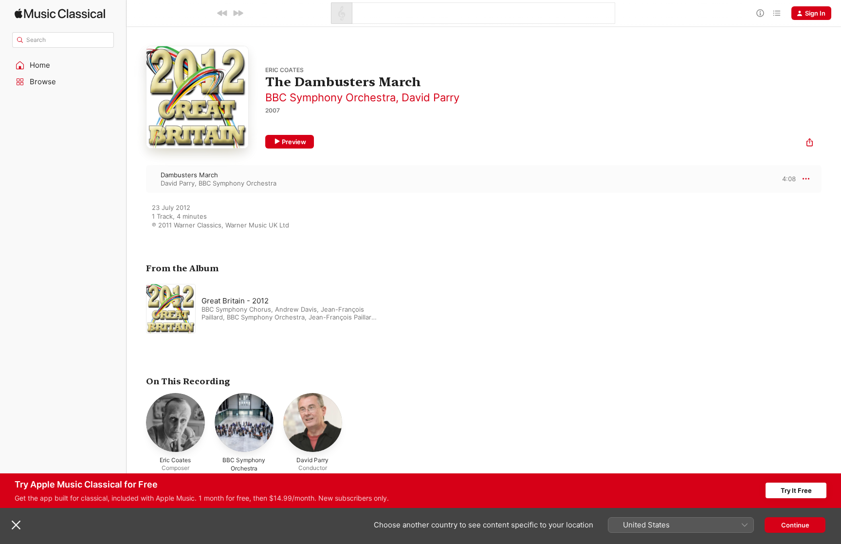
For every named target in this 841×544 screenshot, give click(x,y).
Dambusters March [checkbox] (189, 175)
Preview (294, 142)
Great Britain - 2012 (235, 300)
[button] (63, 65)
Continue (795, 525)
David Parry (430, 97)
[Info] (760, 13)
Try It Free (796, 490)
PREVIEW (785, 179)
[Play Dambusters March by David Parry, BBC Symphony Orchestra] (136, 179)
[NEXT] (238, 13)
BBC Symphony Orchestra (330, 97)
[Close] (16, 525)
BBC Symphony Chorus (236, 309)
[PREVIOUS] (222, 13)
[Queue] (777, 13)
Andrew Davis (296, 309)
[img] (60, 13)
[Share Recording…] (809, 143)
